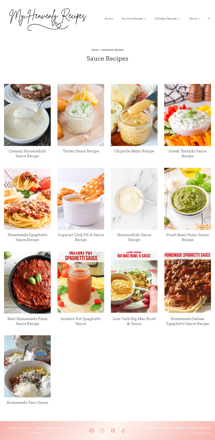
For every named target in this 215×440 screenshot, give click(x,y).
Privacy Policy (20, 428)
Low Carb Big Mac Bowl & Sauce (134, 321)
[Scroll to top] (207, 427)
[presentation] (27, 115)
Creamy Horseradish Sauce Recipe (27, 153)
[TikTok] (123, 430)
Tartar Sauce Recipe (81, 151)
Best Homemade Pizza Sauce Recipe (27, 321)
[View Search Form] (209, 18)
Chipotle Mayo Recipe (134, 151)
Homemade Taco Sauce (27, 402)
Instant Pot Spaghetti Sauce (81, 321)
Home (109, 18)
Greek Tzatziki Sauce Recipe (188, 153)
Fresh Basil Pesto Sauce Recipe (187, 237)
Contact (37, 433)
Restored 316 (202, 433)
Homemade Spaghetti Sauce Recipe (27, 237)
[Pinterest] (112, 430)
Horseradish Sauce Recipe (134, 237)
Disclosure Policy (51, 428)
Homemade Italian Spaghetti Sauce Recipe (187, 321)
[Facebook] (91, 430)
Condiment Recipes (112, 49)
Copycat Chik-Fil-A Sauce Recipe (81, 237)
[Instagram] (102, 430)
